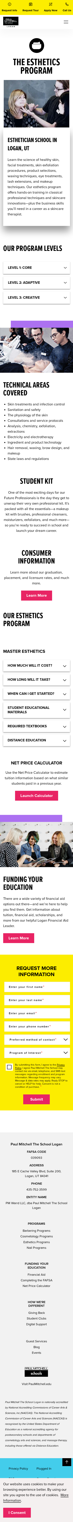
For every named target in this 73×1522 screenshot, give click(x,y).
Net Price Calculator (36, 1286)
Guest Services (36, 1341)
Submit (36, 1099)
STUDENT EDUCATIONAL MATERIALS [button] (28, 710)
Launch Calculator (36, 795)
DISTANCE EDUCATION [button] (27, 740)
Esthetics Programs (36, 1242)
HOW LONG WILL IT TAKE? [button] (29, 680)
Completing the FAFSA (36, 1280)
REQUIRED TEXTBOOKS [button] (27, 726)
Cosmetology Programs (36, 1236)
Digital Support (36, 1324)
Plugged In (43, 1468)
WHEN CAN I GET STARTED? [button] (31, 694)
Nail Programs (36, 1248)
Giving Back (36, 1313)
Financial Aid (36, 1275)
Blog (36, 1347)
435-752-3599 (36, 1189)
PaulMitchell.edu (40, 1384)
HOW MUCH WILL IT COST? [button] (30, 666)
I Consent (17, 1512)
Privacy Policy (18, 1468)
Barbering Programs (36, 1231)
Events (36, 1353)
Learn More (36, 595)
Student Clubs (36, 1318)
